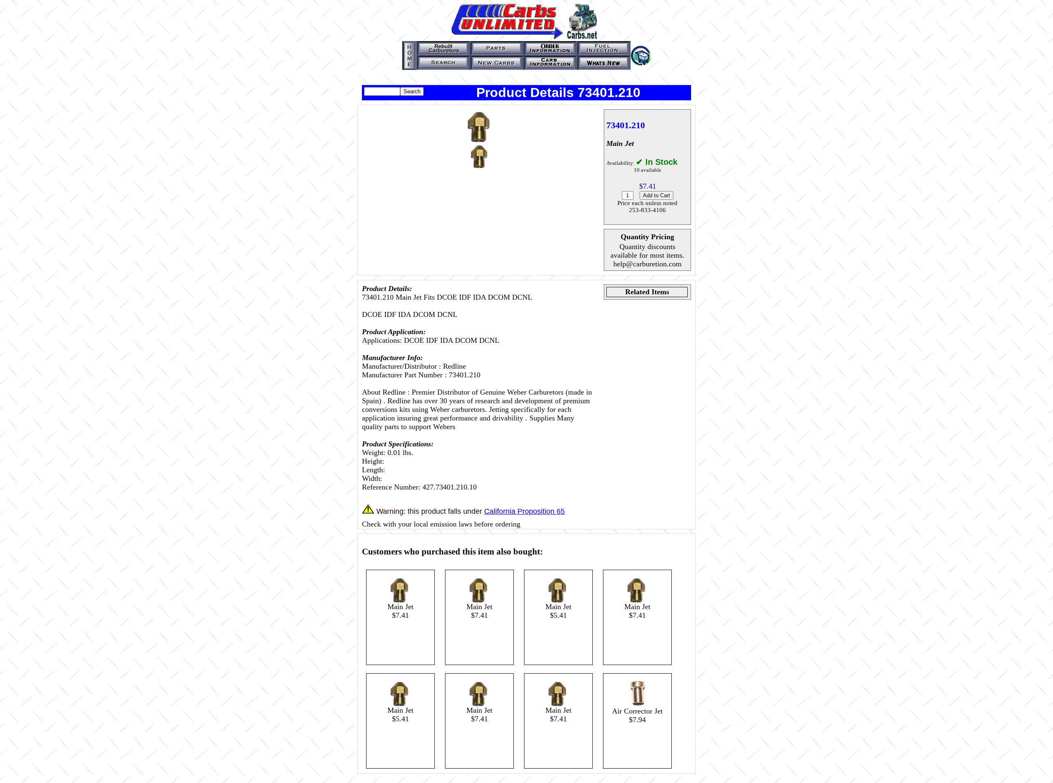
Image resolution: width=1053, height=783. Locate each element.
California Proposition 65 (524, 511)
